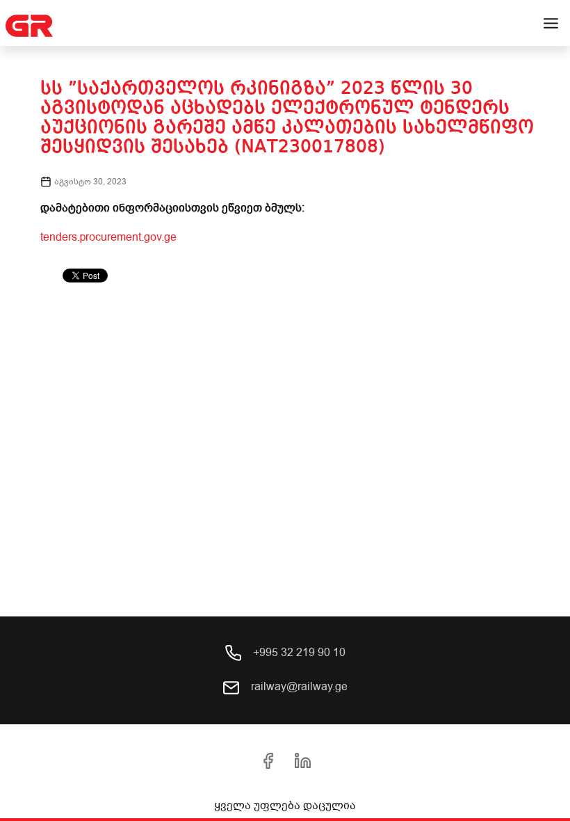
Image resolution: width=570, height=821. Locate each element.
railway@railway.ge (298, 686)
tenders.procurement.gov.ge (108, 237)
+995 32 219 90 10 (297, 652)
